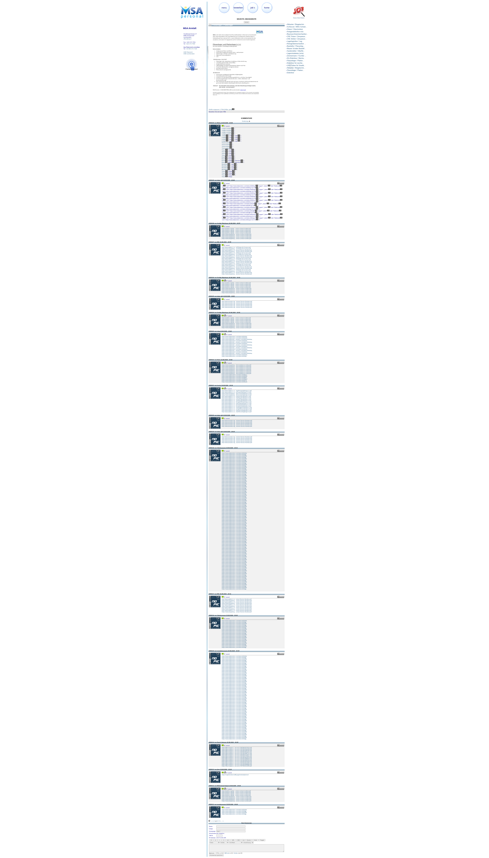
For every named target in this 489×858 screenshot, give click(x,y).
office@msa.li (187, 39)
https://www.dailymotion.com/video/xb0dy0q (234, 338)
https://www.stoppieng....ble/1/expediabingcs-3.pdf (236, 393)
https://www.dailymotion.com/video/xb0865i (234, 377)
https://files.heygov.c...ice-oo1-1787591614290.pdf (237, 766)
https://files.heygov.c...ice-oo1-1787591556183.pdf (237, 750)
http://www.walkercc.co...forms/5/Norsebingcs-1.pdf (236, 402)
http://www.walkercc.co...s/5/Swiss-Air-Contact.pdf (236, 247)
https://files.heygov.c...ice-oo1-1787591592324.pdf (237, 760)
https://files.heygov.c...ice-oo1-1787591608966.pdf (237, 764)
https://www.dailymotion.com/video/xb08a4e (234, 382)
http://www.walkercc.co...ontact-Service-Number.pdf (237, 599)
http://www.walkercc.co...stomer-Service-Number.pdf (237, 250)
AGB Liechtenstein (189, 53)
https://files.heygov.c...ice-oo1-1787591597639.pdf (237, 761)
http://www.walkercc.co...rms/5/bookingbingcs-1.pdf (237, 410)
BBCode (227, 853)
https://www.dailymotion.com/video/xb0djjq (234, 454)
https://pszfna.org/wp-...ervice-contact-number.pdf (236, 228)
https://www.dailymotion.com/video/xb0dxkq (234, 336)
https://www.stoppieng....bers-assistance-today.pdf (236, 365)
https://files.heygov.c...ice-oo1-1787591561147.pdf (237, 752)
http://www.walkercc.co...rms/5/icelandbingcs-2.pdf (236, 397)
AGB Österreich (188, 52)
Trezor (223, 150)
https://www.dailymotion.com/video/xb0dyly (234, 356)
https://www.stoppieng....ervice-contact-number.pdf (236, 234)
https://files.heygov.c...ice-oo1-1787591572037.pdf (237, 754)
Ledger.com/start (227, 128)
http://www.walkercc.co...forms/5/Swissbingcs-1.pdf (236, 404)
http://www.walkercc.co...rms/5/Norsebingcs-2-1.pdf (236, 403)
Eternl (223, 157)
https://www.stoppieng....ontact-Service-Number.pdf (237, 600)
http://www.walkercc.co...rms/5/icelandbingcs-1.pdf (236, 396)
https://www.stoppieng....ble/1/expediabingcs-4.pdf (236, 395)
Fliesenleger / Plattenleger (222, 25)
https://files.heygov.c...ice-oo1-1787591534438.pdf (237, 749)
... (221, 821)
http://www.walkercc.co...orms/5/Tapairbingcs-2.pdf (236, 400)
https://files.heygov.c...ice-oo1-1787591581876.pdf (237, 757)
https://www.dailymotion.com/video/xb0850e (234, 376)
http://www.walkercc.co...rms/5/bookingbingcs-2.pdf (237, 411)
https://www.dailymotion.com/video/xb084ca (234, 375)
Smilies (236, 853)
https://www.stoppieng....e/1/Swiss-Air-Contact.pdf (236, 248)
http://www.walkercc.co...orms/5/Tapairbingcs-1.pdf (236, 399)
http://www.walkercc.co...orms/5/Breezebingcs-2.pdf (237, 409)
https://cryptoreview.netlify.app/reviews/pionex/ (235, 774)
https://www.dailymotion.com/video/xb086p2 (234, 379)
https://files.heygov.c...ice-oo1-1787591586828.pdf (237, 759)
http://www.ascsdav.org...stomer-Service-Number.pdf (237, 301)
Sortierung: (245, 121)
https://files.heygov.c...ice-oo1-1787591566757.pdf (237, 753)
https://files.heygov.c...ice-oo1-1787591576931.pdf (237, 756)
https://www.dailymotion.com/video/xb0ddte (234, 453)
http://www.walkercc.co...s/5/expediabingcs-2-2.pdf (236, 392)
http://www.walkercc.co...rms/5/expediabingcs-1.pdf (237, 390)
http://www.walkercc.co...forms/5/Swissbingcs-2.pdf (236, 406)
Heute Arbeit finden (298, 18)
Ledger (224, 135)
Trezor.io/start (226, 142)
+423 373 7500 (190, 44)
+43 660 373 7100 (191, 48)
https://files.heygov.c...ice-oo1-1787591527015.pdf (237, 747)
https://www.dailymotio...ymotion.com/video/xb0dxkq (237, 339)
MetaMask (225, 164)
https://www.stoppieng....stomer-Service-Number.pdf (237, 251)
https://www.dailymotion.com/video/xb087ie (234, 380)
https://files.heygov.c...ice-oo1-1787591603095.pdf (237, 763)
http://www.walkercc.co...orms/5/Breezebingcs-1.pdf (237, 407)
